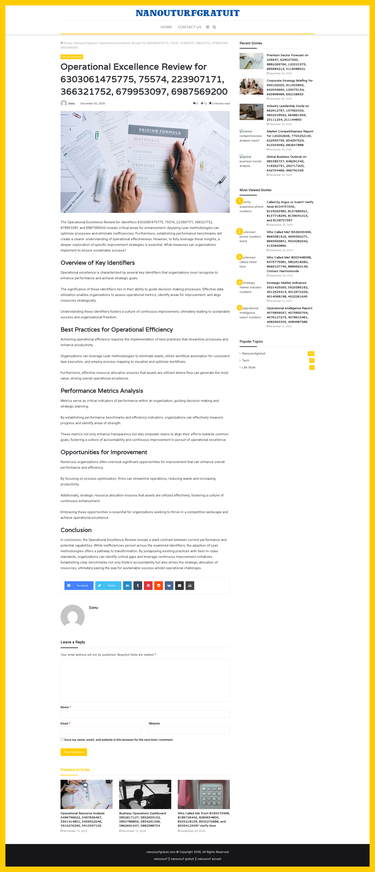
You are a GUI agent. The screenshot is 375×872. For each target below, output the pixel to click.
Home (166, 27)
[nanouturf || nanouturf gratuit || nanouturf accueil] (188, 13)
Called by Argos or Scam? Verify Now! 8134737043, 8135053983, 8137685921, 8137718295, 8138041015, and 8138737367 (290, 211)
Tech (245, 360)
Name (66, 707)
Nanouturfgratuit (85, 43)
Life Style (248, 367)
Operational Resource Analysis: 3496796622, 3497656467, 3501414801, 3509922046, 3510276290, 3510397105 (83, 819)
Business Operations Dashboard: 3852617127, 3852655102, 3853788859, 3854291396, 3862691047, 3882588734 (142, 819)
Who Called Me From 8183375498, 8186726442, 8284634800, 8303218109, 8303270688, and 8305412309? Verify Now (204, 819)
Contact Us (189, 27)
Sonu (71, 103)
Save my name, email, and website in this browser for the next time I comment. (118, 739)
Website (154, 723)
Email (66, 723)
